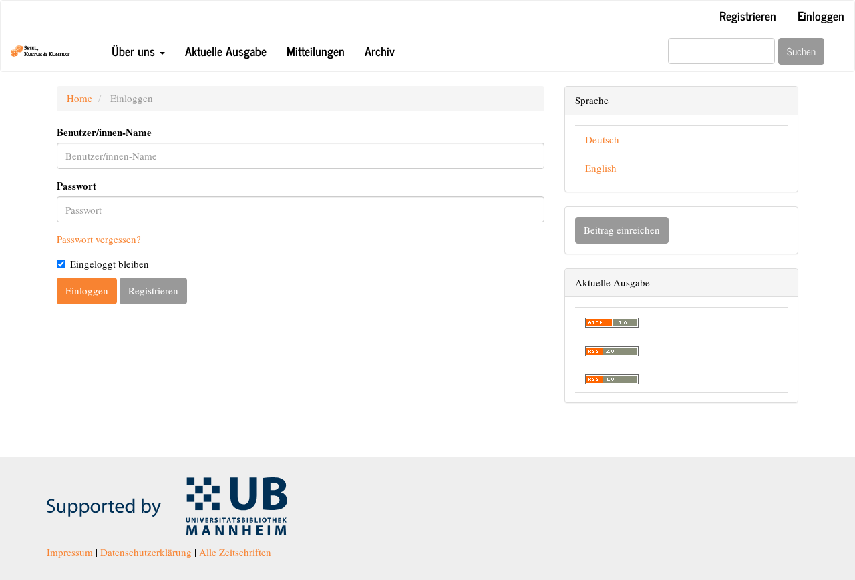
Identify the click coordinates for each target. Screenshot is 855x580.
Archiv (380, 51)
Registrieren (747, 15)
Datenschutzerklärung (146, 552)
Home (79, 98)
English (601, 167)
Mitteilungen (316, 51)
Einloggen (821, 15)
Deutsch (602, 139)
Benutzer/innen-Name (104, 132)
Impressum (70, 552)
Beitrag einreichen (622, 229)
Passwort (76, 186)
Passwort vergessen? (99, 239)
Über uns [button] (135, 51)
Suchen (801, 51)
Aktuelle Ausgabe (226, 51)
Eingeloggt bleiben (109, 263)
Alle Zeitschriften (235, 552)
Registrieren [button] (153, 290)
